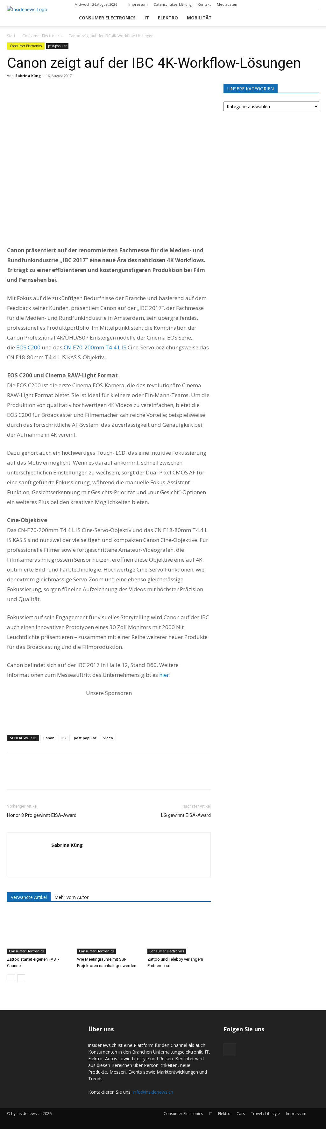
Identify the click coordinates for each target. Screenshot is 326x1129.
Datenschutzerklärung (173, 4)
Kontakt (204, 4)
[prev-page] (11, 978)
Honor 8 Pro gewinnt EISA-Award (41, 815)
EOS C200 (28, 347)
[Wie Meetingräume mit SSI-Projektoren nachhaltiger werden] (108, 932)
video (108, 737)
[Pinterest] (42, 90)
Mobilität (199, 18)
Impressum (138, 4)
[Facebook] (13, 90)
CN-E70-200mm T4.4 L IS (95, 347)
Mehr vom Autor (71, 897)
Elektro (168, 18)
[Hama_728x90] (109, 710)
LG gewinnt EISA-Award (186, 815)
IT (147, 18)
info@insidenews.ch (153, 1092)
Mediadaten (227, 4)
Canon (48, 737)
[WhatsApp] (57, 90)
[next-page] (21, 978)
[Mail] (314, 4)
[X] (28, 90)
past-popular (57, 46)
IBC (64, 737)
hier (164, 674)
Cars (241, 1113)
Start (11, 36)
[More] (72, 90)
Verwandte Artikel (29, 897)
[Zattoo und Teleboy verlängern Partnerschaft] (179, 932)
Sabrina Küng (28, 75)
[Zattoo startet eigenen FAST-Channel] (38, 932)
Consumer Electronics (107, 18)
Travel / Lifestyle (265, 1113)
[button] (311, 18)
